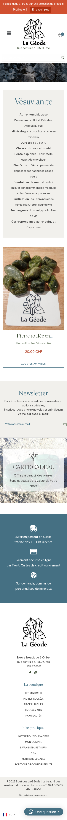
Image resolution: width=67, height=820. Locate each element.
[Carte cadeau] (33, 456)
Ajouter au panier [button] (33, 363)
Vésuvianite (43, 343)
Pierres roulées (25, 343)
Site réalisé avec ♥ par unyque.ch (33, 795)
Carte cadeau (33, 467)
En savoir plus (40, 9)
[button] (9, 32)
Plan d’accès (34, 666)
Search (62, 57)
